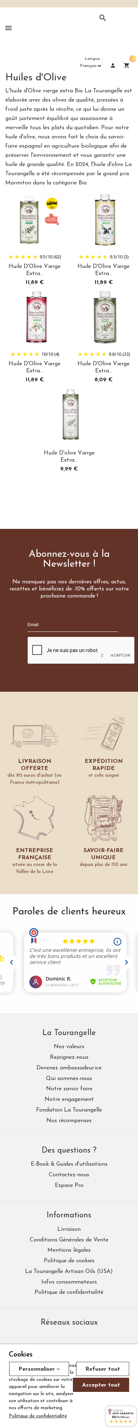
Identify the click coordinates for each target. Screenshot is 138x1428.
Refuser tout (102, 1369)
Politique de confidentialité (38, 1416)
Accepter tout (101, 1385)
